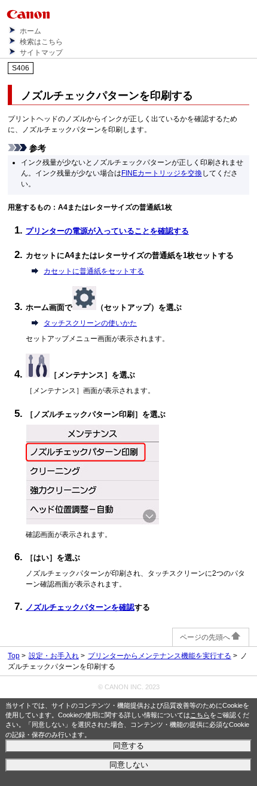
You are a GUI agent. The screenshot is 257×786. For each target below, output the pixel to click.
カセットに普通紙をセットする (94, 271)
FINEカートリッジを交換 (161, 173)
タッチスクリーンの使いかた (90, 323)
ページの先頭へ (205, 637)
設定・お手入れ (54, 656)
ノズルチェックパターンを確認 (80, 607)
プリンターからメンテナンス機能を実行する (159, 656)
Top (14, 656)
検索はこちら (41, 42)
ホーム (30, 31)
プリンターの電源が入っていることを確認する (107, 230)
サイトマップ (41, 52)
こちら (200, 715)
